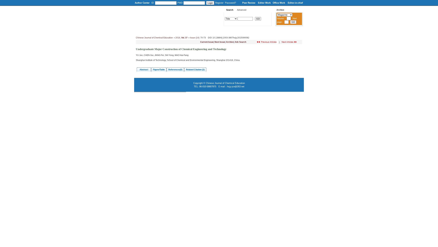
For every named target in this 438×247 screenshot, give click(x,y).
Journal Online (223, 31)
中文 (287, 31)
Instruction (205, 31)
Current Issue (207, 42)
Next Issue (220, 42)
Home (140, 31)
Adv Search (240, 42)
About (151, 31)
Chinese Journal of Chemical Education (154, 38)
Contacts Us (272, 31)
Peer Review (249, 3)
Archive (230, 42)
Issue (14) (194, 38)
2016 (177, 38)
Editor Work (264, 3)
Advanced (241, 10)
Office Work (279, 3)
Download (240, 31)
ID (152, 3)
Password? (230, 3)
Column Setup (187, 31)
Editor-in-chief (295, 3)
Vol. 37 (184, 38)
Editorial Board (168, 31)
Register (219, 3)
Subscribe (256, 31)
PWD (180, 3)
